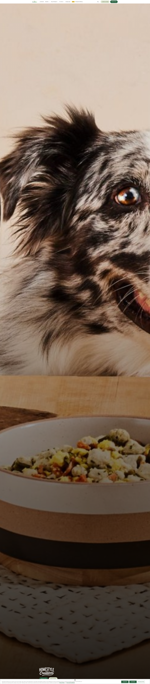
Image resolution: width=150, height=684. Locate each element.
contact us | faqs (105, 1)
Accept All (125, 681)
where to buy (113, 1)
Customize (133, 681)
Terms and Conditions (70, 682)
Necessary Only (141, 681)
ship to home (53, 678)
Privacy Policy (61, 682)
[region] (75, 681)
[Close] (75, 680)
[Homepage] (34, 2)
